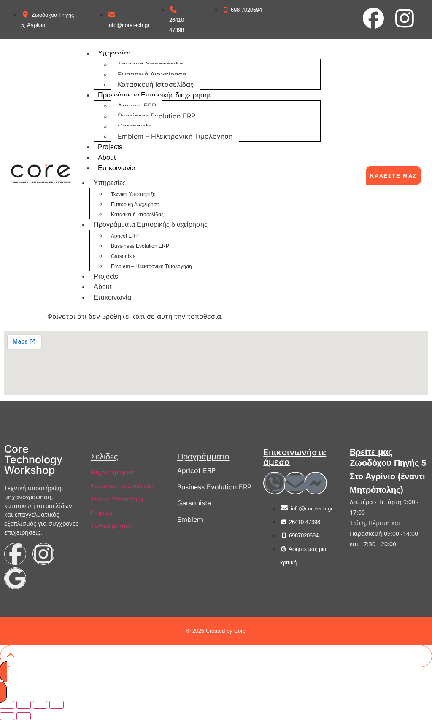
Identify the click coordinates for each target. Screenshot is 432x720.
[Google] (15, 578)
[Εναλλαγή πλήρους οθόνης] (23, 705)
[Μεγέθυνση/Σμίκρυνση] (7, 705)
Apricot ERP (137, 106)
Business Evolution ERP (214, 487)
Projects (110, 146)
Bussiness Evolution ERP (156, 116)
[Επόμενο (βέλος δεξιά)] (23, 716)
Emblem (190, 519)
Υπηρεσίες (114, 53)
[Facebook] (373, 18)
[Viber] (274, 483)
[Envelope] (295, 483)
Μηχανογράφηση (113, 472)
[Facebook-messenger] (315, 483)
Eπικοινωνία (116, 168)
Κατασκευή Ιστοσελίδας (156, 84)
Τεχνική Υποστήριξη (150, 64)
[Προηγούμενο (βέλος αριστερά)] (7, 716)
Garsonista (135, 126)
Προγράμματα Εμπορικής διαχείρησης (155, 95)
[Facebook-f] (15, 554)
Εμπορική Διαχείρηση (152, 74)
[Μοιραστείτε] (40, 705)
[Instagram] (404, 18)
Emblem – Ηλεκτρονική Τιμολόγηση (175, 136)
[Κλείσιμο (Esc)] (56, 705)
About (107, 157)
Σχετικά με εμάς (111, 526)
